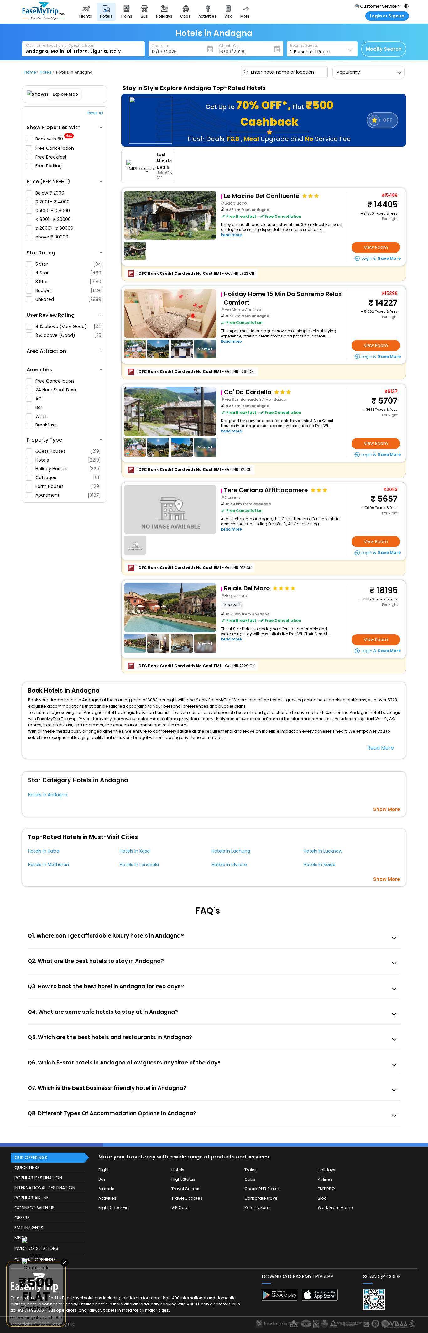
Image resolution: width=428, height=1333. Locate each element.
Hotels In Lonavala (139, 864)
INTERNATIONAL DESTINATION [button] (44, 1187)
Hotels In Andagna (47, 795)
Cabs (249, 1179)
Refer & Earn (256, 1207)
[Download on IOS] (320, 1299)
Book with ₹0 (53, 139)
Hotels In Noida (320, 864)
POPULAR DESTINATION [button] (38, 1177)
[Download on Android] (280, 1299)
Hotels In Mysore (229, 864)
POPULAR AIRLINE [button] (31, 1197)
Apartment (68, 495)
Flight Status (183, 1179)
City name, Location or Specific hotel (60, 45)
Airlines (325, 1179)
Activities (107, 1198)
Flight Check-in (113, 1207)
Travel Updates (186, 1198)
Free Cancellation (55, 148)
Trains (250, 1170)
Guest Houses (68, 451)
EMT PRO (326, 1189)
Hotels (68, 460)
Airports (106, 1189)
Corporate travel (261, 1198)
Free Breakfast (51, 157)
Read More (380, 747)
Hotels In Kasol (135, 851)
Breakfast (46, 425)
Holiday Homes (68, 469)
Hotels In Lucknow (323, 851)
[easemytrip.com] (43, 18)
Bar (39, 407)
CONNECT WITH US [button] (34, 1208)
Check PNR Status (262, 1189)
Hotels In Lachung (230, 851)
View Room (376, 247)
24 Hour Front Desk (56, 390)
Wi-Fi (41, 416)
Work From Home (335, 1207)
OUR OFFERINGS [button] (30, 1157)
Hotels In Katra (43, 851)
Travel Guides (185, 1189)
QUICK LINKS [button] (27, 1167)
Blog (322, 1198)
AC (39, 398)
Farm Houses (68, 486)
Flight (103, 1170)
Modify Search (384, 49)
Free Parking (49, 166)
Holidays (326, 1170)
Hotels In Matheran (48, 864)
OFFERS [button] (22, 1218)
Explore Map (65, 94)
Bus (102, 1179)
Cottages (68, 477)
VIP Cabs (180, 1207)
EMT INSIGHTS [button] (28, 1228)
